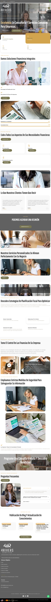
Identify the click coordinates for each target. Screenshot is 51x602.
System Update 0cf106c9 (23, 525)
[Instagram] (25, 596)
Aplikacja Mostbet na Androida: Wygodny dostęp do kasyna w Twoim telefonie (42, 527)
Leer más (38, 530)
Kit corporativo (7, 150)
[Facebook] (23, 596)
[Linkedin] (27, 596)
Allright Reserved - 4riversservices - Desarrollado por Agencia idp (25, 593)
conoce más (31, 150)
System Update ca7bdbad (6, 525)
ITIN (3, 48)
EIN (28, 48)
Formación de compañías (7, 39)
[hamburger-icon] (49, 8)
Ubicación (3, 575)
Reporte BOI (29, 38)
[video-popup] (25, 71)
